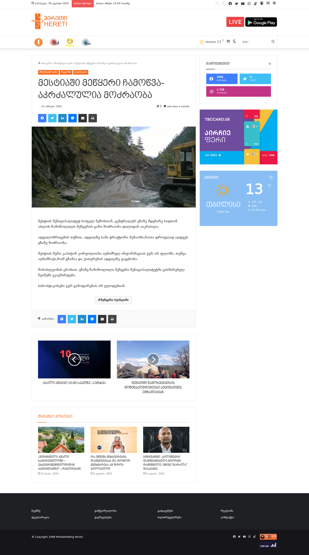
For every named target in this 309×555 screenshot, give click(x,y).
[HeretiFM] (55, 19)
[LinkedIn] (62, 118)
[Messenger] (72, 118)
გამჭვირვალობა (106, 511)
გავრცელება (103, 517)
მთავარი (46, 63)
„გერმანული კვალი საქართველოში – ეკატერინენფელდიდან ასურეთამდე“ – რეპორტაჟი (59, 463)
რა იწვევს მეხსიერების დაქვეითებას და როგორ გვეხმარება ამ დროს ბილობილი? (110, 463)
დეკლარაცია (40, 517)
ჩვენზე (36, 511)
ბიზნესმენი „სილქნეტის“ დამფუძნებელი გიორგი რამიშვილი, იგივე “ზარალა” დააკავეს (165, 463)
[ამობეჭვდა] (92, 118)
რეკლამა (227, 511)
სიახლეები (80, 72)
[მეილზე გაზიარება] (82, 118)
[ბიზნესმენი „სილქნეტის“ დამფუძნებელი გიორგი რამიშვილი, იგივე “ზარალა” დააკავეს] (166, 440)
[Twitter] (52, 118)
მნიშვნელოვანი (63, 63)
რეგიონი (66, 72)
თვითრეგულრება (170, 517)
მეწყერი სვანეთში (115, 300)
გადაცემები (165, 511)
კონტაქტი (227, 517)
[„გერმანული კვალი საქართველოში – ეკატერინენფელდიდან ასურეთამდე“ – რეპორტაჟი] (61, 440)
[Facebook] (42, 118)
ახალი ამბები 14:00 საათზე (113, 3)
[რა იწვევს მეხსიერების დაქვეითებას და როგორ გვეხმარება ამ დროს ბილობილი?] (114, 440)
